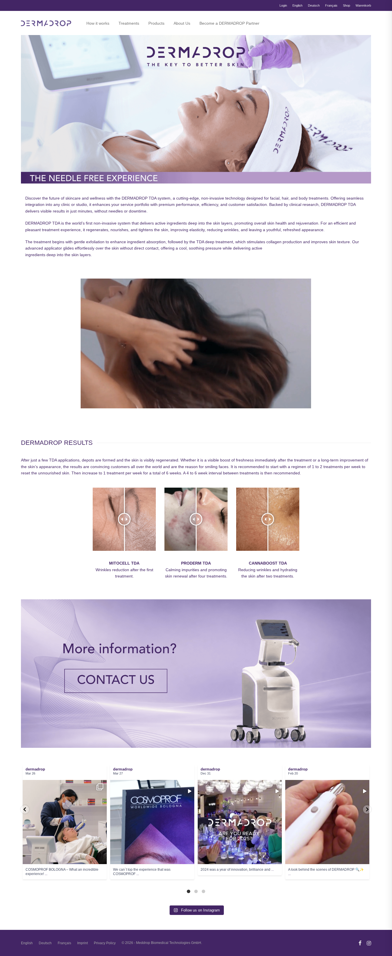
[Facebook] (359, 943)
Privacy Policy (105, 943)
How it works (97, 23)
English (297, 5)
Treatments (129, 23)
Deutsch (314, 5)
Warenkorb (363, 5)
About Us (182, 23)
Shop (346, 5)
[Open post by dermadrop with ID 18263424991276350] (152, 822)
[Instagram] (369, 943)
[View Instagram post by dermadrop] (101, 857)
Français (331, 5)
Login (283, 5)
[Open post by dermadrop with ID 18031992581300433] (327, 822)
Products (156, 23)
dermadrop (57, 807)
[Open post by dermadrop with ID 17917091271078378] (65, 822)
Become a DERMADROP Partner (229, 23)
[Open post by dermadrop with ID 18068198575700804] (240, 822)
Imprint (82, 943)
